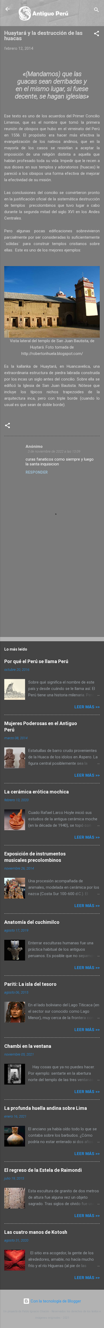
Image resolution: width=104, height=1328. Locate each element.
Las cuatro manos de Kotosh (35, 1232)
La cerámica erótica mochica (36, 792)
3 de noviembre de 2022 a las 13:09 (54, 451)
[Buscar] (96, 11)
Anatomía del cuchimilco (31, 922)
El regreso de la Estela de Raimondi (43, 1170)
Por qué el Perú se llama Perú (36, 661)
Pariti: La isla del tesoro (30, 984)
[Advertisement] (44, 594)
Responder (37, 472)
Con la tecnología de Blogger (55, 1301)
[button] (96, 34)
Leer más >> (87, 707)
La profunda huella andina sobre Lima (45, 1108)
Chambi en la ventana (27, 1046)
